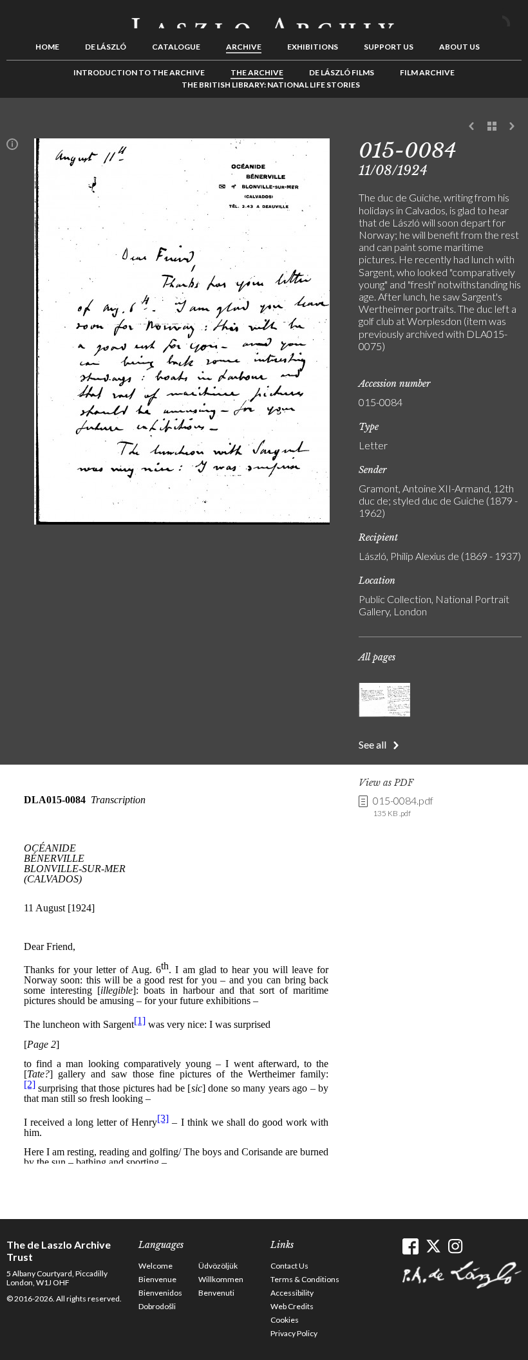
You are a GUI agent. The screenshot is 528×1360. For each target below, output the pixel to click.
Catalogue (176, 46)
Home (47, 46)
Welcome (155, 1266)
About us (459, 46)
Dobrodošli (157, 1306)
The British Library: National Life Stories (271, 84)
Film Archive (427, 72)
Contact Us (289, 1266)
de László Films (341, 72)
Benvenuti (216, 1293)
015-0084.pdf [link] (403, 805)
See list (492, 126)
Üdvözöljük (218, 1266)
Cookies (284, 1320)
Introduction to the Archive (139, 72)
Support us (388, 46)
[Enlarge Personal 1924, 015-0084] (182, 520)
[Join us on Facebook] (410, 1246)
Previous (472, 126)
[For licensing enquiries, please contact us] (12, 147)
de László (105, 46)
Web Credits (292, 1306)
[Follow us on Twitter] (433, 1246)
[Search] (512, 18)
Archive (243, 46)
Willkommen (220, 1279)
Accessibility (292, 1293)
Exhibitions (312, 46)
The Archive (257, 72)
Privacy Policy (293, 1333)
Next (512, 126)
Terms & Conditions (304, 1279)
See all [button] (372, 744)
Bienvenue (157, 1279)
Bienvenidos (160, 1293)
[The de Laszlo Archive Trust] (264, 17)
